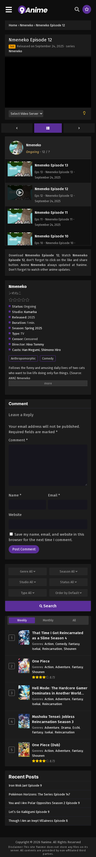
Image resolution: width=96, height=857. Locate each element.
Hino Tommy (35, 344)
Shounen (70, 649)
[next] (79, 128)
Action (49, 644)
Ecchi (76, 727)
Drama (66, 727)
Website (15, 514)
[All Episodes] (48, 128)
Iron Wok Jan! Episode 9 (25, 785)
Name (15, 495)
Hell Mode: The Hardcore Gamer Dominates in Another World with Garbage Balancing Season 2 (59, 691)
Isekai (36, 649)
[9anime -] (33, 12)
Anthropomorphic (23, 358)
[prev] (16, 128)
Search (49, 606)
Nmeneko (15, 51)
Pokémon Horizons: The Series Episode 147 (39, 794)
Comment (18, 440)
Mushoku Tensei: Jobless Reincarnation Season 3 (53, 719)
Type (26, 593)
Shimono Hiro (51, 350)
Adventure (62, 667)
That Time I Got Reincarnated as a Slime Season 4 (57, 635)
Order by (67, 593)
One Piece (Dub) (46, 745)
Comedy (47, 358)
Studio (26, 582)
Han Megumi (31, 350)
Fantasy (73, 644)
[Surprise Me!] (86, 9)
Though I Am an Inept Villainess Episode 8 (38, 821)
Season (67, 571)
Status (67, 582)
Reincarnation (52, 649)
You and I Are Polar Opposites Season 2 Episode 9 (44, 803)
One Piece (41, 661)
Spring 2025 (33, 328)
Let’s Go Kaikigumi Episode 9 (29, 812)
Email (54, 495)
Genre (26, 571)
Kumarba (30, 312)
